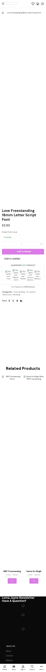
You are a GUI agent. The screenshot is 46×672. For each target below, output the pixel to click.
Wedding (16, 294)
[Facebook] (5, 640)
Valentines (6, 294)
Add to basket (24, 251)
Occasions (30, 292)
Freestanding (19, 292)
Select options (12, 581)
